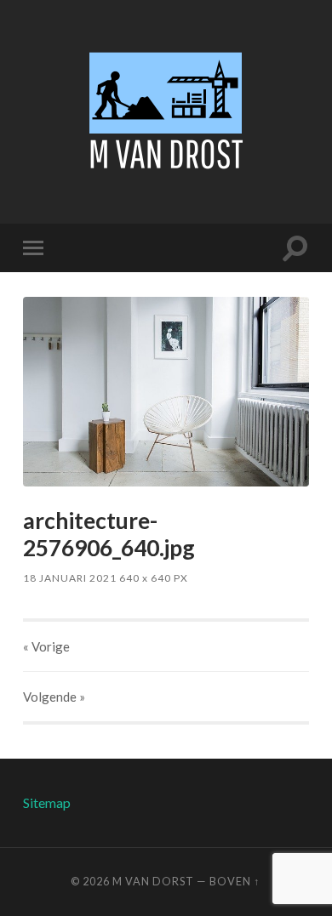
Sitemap (47, 802)
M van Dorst (153, 881)
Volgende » (54, 696)
